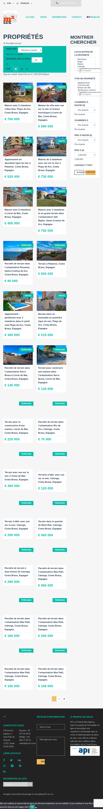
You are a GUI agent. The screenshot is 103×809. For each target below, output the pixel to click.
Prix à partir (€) (83, 135)
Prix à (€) (79, 150)
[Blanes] (85, 64)
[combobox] (14, 54)
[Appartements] (85, 83)
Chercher (90, 172)
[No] (36, 807)
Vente (43, 17)
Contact (77, 17)
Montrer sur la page (18, 59)
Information (59, 17)
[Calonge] (85, 66)
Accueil (30, 17)
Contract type (83, 165)
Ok (32, 807)
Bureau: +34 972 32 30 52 (25, 732)
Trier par (11, 49)
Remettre (81, 172)
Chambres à (81, 120)
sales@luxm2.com (26, 743)
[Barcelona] (85, 59)
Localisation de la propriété (83, 53)
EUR (9, 3)
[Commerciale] (85, 85)
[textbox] (90, 71)
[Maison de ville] (85, 87)
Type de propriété (84, 78)
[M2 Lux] (10, 17)
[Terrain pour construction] (85, 90)
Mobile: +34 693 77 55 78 (25, 738)
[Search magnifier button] (30, 784)
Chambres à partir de (81, 103)
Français (25, 3)
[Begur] (85, 61)
